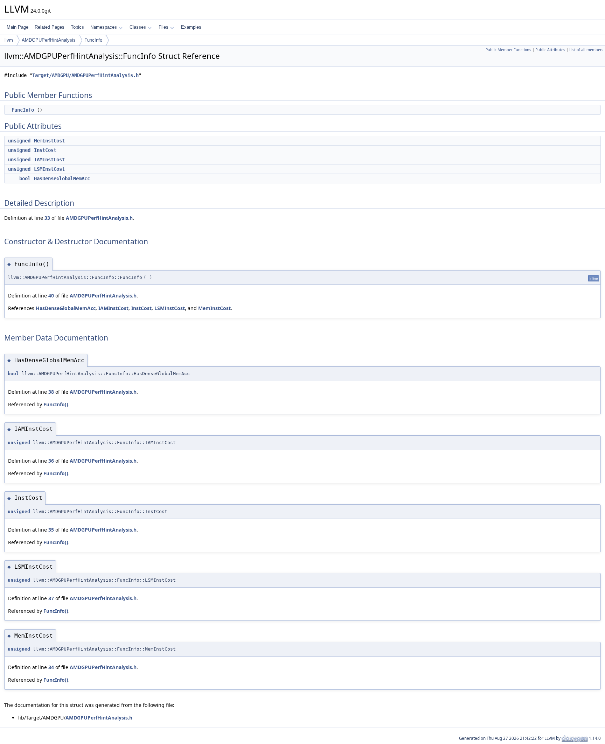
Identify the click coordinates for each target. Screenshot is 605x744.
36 (51, 460)
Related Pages (49, 27)
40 (51, 295)
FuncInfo (93, 40)
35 (51, 529)
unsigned (19, 140)
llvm (9, 40)
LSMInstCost (49, 169)
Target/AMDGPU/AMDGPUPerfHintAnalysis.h (85, 75)
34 (51, 667)
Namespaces (103, 27)
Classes (138, 27)
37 (51, 598)
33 (47, 218)
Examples (191, 27)
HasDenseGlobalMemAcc (62, 178)
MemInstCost (49, 140)
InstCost (45, 150)
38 (51, 391)
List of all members (586, 49)
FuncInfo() (55, 404)
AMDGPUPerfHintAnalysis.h (99, 218)
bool (24, 178)
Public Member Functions (508, 49)
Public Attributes (550, 49)
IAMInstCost (49, 159)
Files (163, 27)
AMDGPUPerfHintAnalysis (49, 40)
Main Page (17, 27)
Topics (77, 27)
